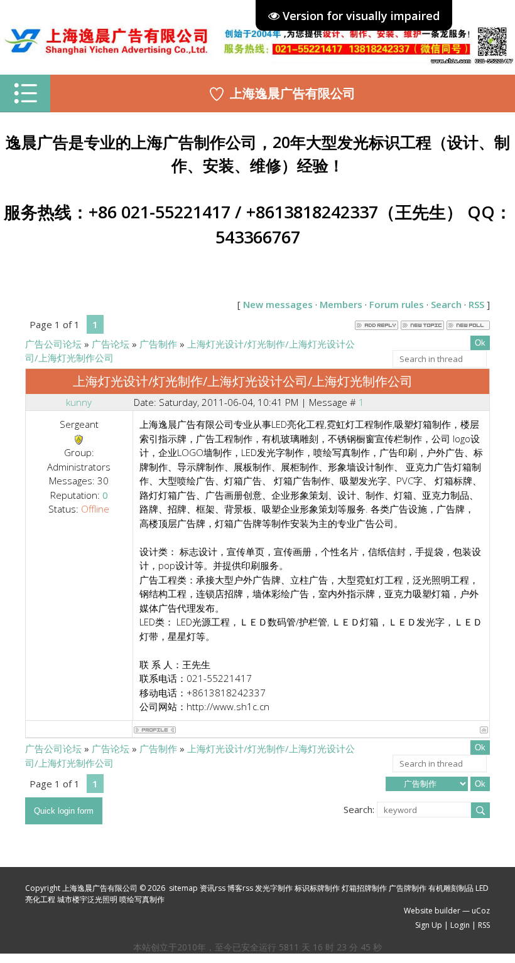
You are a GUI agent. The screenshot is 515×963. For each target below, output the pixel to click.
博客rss (240, 888)
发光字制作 (274, 888)
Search (446, 304)
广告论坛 (110, 344)
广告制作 (158, 344)
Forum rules (396, 304)
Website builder (432, 910)
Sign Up (428, 925)
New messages (278, 304)
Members (341, 304)
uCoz (481, 910)
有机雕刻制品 (451, 888)
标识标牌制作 (317, 888)
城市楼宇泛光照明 (87, 899)
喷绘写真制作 (142, 899)
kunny (79, 402)
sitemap (183, 888)
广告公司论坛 (53, 344)
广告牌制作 (407, 888)
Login (460, 925)
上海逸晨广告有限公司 (292, 93)
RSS (476, 304)
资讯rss (212, 888)
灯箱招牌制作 (364, 888)
